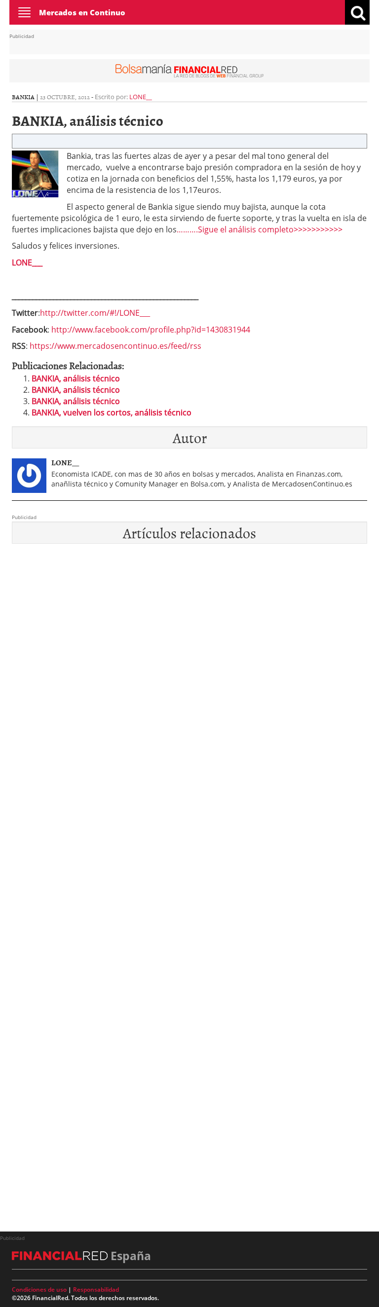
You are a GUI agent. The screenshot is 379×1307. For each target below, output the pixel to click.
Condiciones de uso (39, 1289)
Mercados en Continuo (82, 12)
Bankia (23, 97)
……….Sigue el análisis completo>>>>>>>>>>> (259, 229)
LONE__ (140, 96)
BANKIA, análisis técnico (76, 378)
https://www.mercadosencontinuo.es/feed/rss (115, 345)
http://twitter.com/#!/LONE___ (95, 312)
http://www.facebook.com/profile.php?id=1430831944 (150, 329)
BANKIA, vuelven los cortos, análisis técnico (111, 412)
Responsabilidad (96, 1289)
